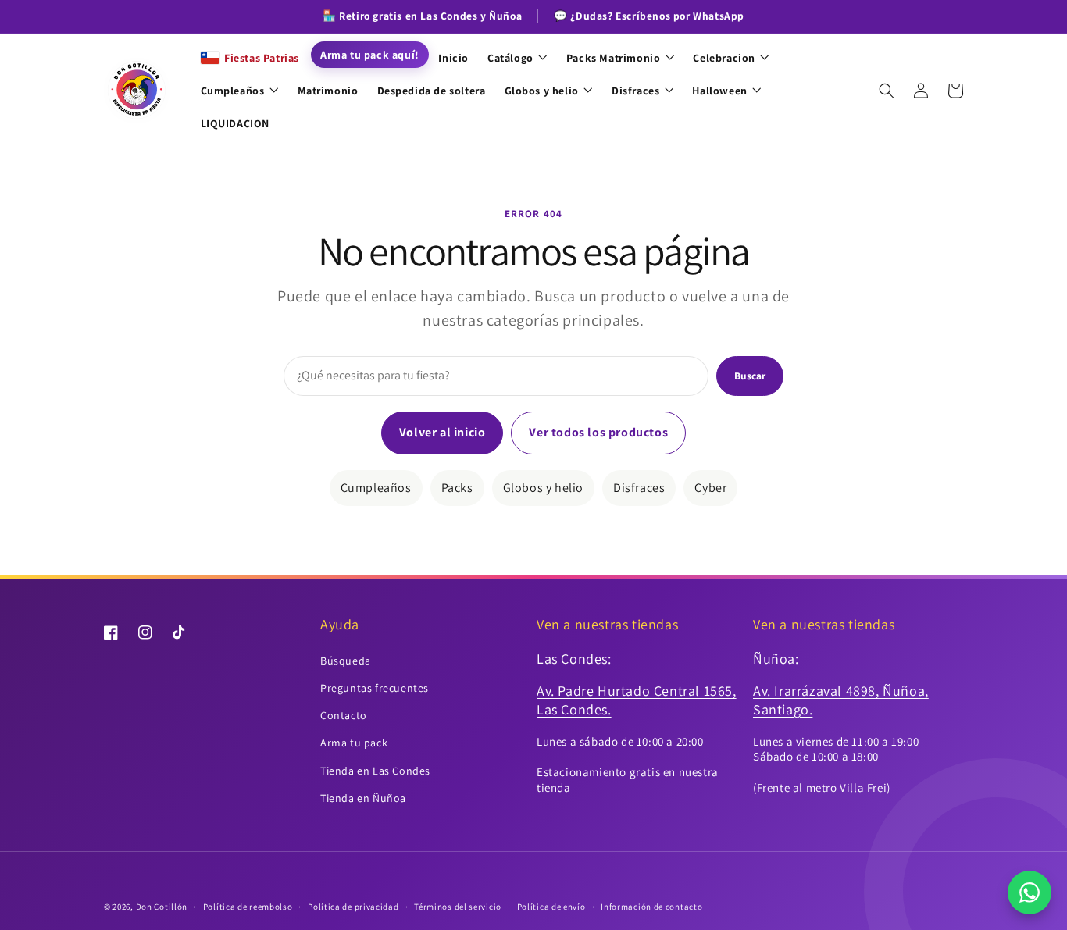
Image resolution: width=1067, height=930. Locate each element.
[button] (886, 90)
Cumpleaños (376, 487)
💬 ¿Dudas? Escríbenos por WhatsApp (649, 16)
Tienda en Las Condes (375, 771)
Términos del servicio (457, 906)
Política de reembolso (248, 906)
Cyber (710, 487)
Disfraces (639, 487)
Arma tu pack (353, 743)
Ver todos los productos (598, 432)
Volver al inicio (442, 432)
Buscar (749, 376)
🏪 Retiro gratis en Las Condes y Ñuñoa (422, 16)
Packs (457, 487)
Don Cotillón (161, 906)
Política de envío (551, 906)
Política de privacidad (353, 906)
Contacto (343, 715)
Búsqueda (345, 661)
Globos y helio (543, 487)
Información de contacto (651, 906)
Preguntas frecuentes (374, 688)
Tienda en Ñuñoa (363, 798)
